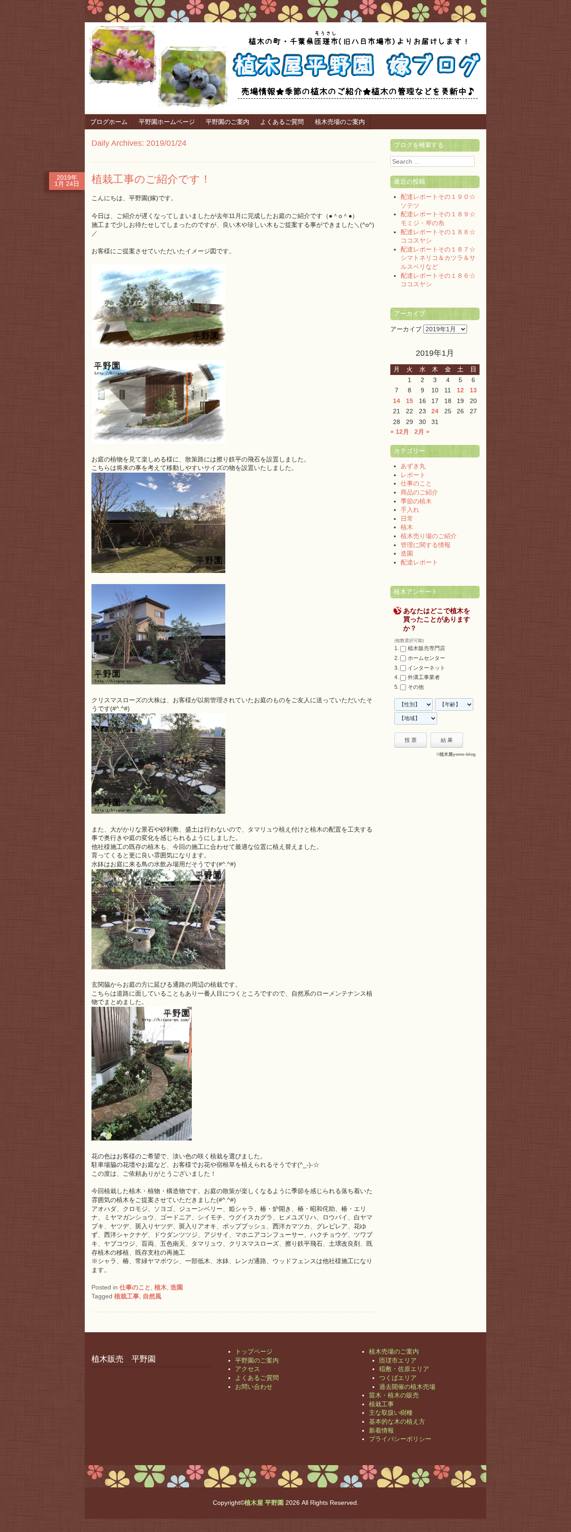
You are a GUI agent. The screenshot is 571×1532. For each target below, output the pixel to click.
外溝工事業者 (424, 677)
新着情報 (381, 1430)
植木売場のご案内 (340, 121)
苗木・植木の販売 (394, 1395)
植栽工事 (126, 1296)
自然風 (152, 1296)
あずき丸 (413, 465)
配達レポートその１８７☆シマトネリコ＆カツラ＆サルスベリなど (438, 258)
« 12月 (399, 431)
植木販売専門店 (426, 648)
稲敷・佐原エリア (404, 1368)
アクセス (247, 1368)
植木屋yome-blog (457, 754)
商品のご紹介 (419, 492)
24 (435, 411)
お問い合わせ (254, 1386)
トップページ (254, 1351)
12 (460, 390)
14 (396, 400)
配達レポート (419, 562)
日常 (407, 518)
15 (409, 400)
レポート (413, 474)
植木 (160, 1287)
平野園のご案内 (227, 121)
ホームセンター (426, 658)
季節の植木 (416, 501)
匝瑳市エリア (398, 1360)
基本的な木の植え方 (397, 1421)
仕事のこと (135, 1287)
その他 (416, 687)
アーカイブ (406, 329)
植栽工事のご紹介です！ (151, 179)
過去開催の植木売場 (407, 1386)
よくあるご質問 (282, 121)
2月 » (422, 431)
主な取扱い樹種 (391, 1412)
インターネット (426, 668)
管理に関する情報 (426, 544)
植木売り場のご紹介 (429, 535)
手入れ (410, 509)
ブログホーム (109, 121)
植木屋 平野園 (264, 1502)
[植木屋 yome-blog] (285, 109)
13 (473, 390)
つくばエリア (398, 1377)
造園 (176, 1287)
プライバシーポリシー (400, 1438)
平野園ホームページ (167, 121)
